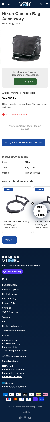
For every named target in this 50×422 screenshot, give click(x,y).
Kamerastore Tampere (13, 369)
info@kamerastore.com (14, 356)
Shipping (6, 307)
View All (9, 239)
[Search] (9, 4)
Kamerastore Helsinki (13, 373)
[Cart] (47, 4)
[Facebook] (20, 417)
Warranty (7, 317)
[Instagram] (25, 417)
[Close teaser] (32, 203)
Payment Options (10, 289)
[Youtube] (29, 417)
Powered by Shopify (34, 407)
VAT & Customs (10, 312)
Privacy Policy (9, 303)
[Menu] (3, 4)
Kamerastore (20, 407)
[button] (40, 211)
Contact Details (9, 294)
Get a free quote (25, 81)
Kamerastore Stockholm (14, 386)
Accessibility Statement (13, 330)
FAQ (4, 321)
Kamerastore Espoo (12, 376)
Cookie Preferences (12, 326)
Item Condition (9, 285)
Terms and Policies (25, 412)
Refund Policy (9, 298)
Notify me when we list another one (23, 142)
